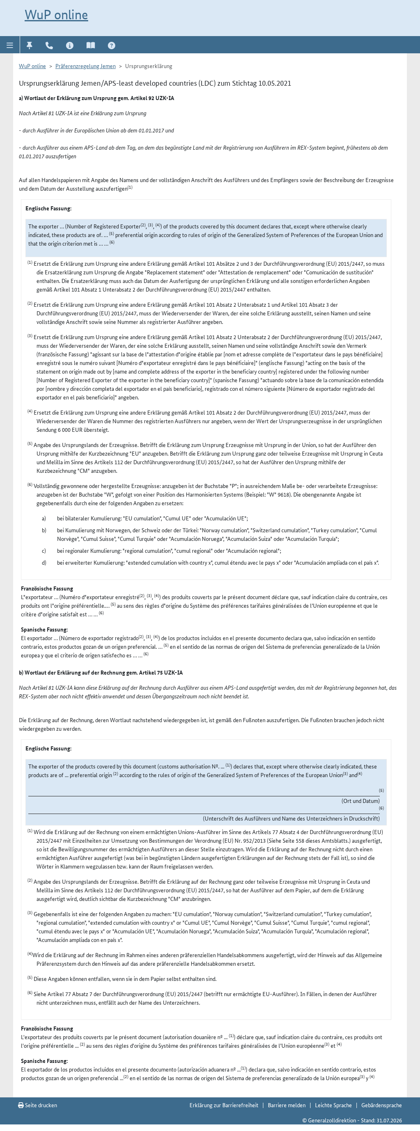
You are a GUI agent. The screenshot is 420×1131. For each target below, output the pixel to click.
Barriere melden (287, 1105)
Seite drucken (40, 1105)
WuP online (56, 14)
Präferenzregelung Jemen (85, 66)
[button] (10, 44)
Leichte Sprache (333, 1105)
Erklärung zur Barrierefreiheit (223, 1105)
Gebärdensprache (381, 1105)
